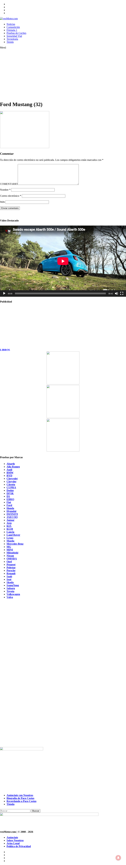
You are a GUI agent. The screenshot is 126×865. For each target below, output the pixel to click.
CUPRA (11, 487)
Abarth (11, 463)
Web (2, 202)
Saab (9, 576)
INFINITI (12, 514)
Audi (9, 469)
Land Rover (13, 534)
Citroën (11, 484)
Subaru (11, 588)
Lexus (10, 537)
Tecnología (12, 39)
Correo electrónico (10, 195)
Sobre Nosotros (15, 840)
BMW (10, 472)
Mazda (10, 540)
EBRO (10, 499)
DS (8, 496)
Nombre (5, 189)
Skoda (10, 582)
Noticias (11, 24)
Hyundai (11, 511)
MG (9, 546)
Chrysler (11, 481)
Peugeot (11, 564)
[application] (63, 261)
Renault (11, 573)
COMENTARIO (9, 184)
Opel (9, 561)
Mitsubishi (12, 552)
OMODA (12, 558)
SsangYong (13, 585)
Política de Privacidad (19, 846)
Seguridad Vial (14, 36)
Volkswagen (13, 594)
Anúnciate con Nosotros (20, 795)
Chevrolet (12, 478)
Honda (10, 508)
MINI (10, 549)
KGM (10, 529)
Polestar (11, 567)
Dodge (10, 490)
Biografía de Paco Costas (20, 798)
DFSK (10, 493)
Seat (9, 579)
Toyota (10, 591)
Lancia (10, 532)
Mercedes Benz (15, 543)
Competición (13, 27)
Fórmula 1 (12, 30)
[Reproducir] (4, 293)
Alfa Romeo (13, 466)
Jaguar (10, 520)
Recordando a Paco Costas (21, 801)
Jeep (9, 523)
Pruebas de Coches (16, 33)
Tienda (10, 42)
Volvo (10, 597)
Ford (9, 505)
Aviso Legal (13, 843)
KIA (9, 526)
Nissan (10, 555)
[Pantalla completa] (121, 293)
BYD (9, 475)
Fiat (9, 502)
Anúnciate (12, 837)
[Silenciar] (116, 293)
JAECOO (12, 517)
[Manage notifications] (118, 857)
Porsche (11, 570)
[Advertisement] (63, 75)
